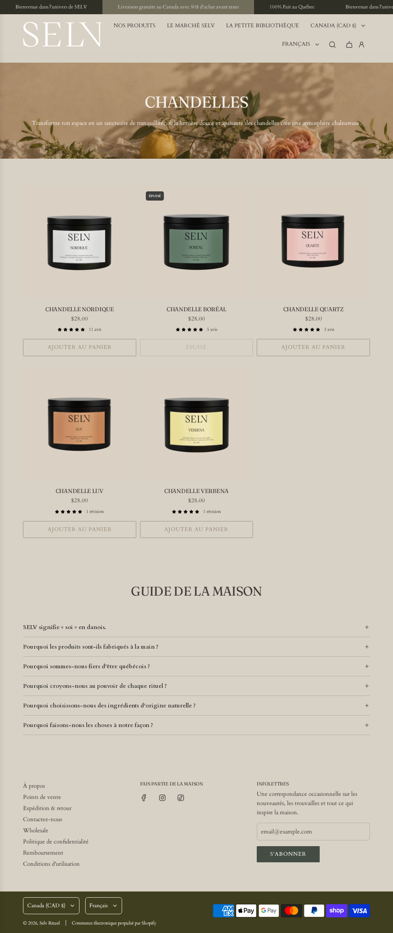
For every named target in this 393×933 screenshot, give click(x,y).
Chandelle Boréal (196, 309)
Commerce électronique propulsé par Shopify (114, 923)
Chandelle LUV (80, 491)
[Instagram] (162, 797)
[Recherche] (332, 44)
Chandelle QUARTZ (313, 309)
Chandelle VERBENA (196, 491)
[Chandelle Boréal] (196, 242)
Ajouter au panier (80, 347)
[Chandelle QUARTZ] (313, 242)
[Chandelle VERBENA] (196, 424)
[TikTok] (180, 797)
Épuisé (196, 347)
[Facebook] (143, 797)
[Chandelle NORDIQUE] (79, 242)
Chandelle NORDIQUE (79, 309)
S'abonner (288, 854)
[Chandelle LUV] (79, 424)
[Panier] (349, 44)
